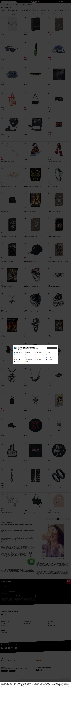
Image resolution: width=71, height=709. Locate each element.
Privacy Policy (21, 689)
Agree (20, 706)
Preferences (50, 706)
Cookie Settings (66, 687)
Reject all (35, 706)
